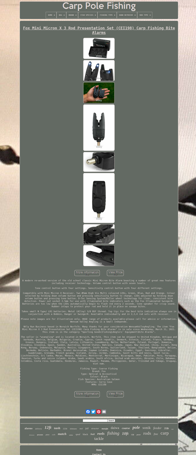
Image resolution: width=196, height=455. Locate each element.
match (62, 434)
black (85, 434)
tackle (99, 438)
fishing (113, 433)
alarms (29, 428)
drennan (31, 435)
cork (53, 435)
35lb (166, 428)
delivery (38, 429)
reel (81, 428)
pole (136, 427)
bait (93, 434)
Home (99, 449)
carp (165, 433)
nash (57, 428)
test (172, 429)
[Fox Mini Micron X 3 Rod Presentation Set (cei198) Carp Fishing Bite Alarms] (99, 49)
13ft (132, 435)
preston (40, 435)
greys (47, 435)
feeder (157, 428)
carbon (71, 435)
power (139, 435)
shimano (73, 429)
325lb (65, 429)
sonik (147, 428)
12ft (48, 427)
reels (101, 433)
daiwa (115, 428)
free (156, 434)
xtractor (95, 428)
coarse (126, 428)
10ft (125, 433)
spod (78, 434)
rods (147, 433)
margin (105, 428)
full (87, 428)
